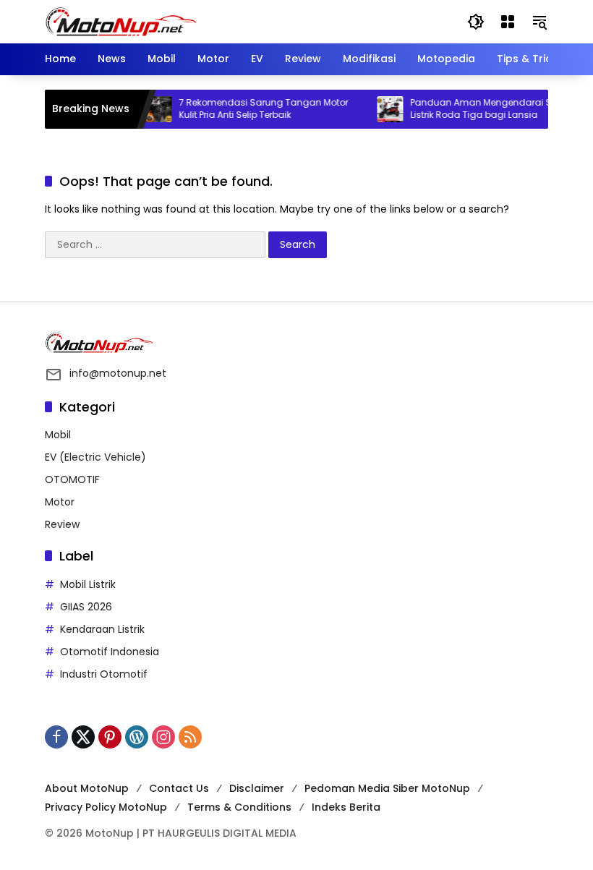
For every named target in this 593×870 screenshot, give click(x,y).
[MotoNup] (121, 21)
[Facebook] (56, 737)
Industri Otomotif (104, 674)
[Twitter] (83, 737)
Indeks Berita (346, 807)
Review (62, 524)
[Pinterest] (109, 737)
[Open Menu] (507, 21)
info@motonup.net (117, 373)
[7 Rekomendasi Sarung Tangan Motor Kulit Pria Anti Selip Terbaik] (158, 109)
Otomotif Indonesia (109, 651)
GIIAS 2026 (86, 607)
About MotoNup (87, 788)
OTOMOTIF (72, 479)
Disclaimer (256, 788)
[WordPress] (136, 737)
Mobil (58, 434)
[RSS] (190, 737)
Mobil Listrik (88, 584)
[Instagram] (163, 737)
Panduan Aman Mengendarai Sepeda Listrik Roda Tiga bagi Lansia (494, 109)
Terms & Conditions (239, 807)
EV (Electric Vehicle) (95, 457)
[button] (476, 21)
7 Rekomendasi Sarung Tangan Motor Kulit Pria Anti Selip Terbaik (262, 109)
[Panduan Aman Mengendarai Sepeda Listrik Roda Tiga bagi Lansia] (389, 109)
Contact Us (179, 788)
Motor (59, 502)
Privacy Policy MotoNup (106, 807)
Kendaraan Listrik (102, 629)
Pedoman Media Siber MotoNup (387, 788)
